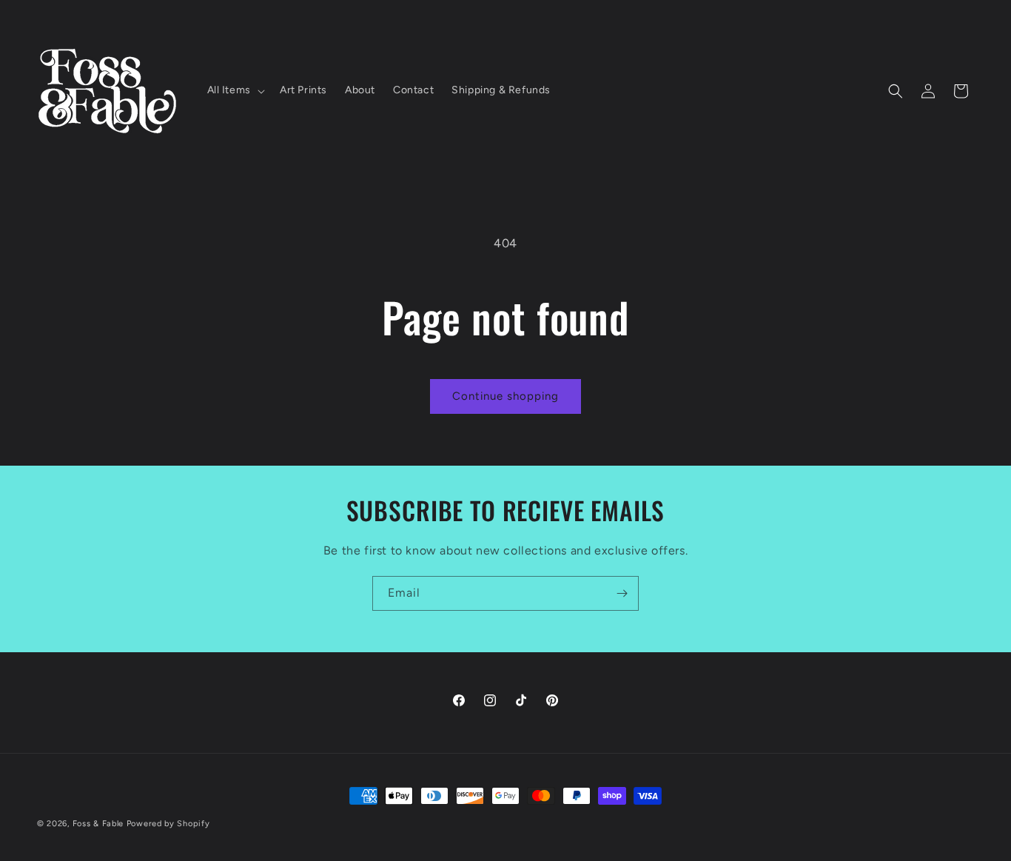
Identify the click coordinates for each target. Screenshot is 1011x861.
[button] (234, 90)
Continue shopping (505, 396)
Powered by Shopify (168, 823)
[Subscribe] (621, 593)
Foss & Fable (98, 823)
